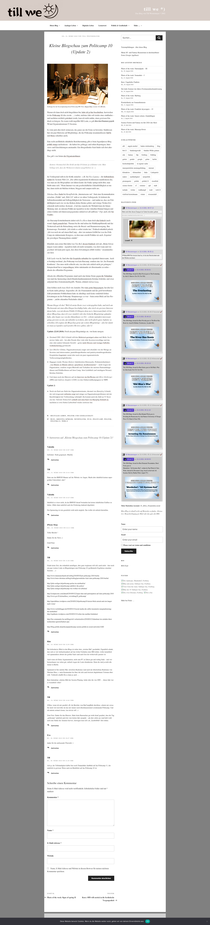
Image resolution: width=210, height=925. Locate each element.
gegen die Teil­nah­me (104, 276)
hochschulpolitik (128, 163)
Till (48, 469)
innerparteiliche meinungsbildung (133, 168)
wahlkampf (142, 190)
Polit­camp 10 (57, 115)
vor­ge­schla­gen (68, 267)
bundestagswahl (135, 150)
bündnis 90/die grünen (151, 150)
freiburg (144, 155)
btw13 (124, 150)
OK (147, 921)
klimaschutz (137, 172)
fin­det (61, 194)
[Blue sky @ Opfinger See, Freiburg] (134, 589)
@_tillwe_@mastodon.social (150, 506)
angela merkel (132, 146)
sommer (142, 185)
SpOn (109, 132)
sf (136, 185)
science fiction (127, 185)
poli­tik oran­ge (52, 144)
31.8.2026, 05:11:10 (144, 410)
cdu (123, 155)
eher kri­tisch (101, 220)
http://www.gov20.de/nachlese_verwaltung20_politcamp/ (66, 596)
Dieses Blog (54, 25)
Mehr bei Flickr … (127, 600)
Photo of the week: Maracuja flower (133, 129)
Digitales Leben (88, 25)
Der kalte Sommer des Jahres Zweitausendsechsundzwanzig (141, 89)
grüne (147, 159)
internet (151, 168)
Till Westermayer (91, 36)
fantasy (130, 155)
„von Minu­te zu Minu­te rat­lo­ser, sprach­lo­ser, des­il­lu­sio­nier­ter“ (73, 364)
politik (108, 419)
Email (123, 534)
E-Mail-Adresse (54, 843)
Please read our (137, 545)
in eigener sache (142, 163)
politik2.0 (56, 421)
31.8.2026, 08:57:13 (147, 208)
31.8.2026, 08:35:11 (146, 252)
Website (50, 855)
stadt (155, 185)
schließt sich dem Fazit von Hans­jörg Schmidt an (90, 399)
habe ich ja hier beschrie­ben (92, 112)
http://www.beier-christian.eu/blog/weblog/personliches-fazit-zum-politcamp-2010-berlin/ (78, 578)
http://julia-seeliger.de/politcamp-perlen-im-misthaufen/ (66, 583)
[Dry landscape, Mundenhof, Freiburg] (135, 580)
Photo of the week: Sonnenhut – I (132, 75)
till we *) (154, 8)
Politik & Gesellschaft (119, 25)
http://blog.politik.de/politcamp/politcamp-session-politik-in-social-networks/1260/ (75, 627)
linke (146, 172)
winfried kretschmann (129, 194)
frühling (153, 155)
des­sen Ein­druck (89, 243)
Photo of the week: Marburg (131, 95)
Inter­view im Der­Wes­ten (86, 377)
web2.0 (65, 421)
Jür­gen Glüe (88, 106)
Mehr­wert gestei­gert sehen (89, 337)
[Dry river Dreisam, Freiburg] (132, 592)
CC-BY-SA (101, 106)
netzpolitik (80, 419)
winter (143, 194)
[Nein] (207, 921)
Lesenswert (102, 25)
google (140, 159)
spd (149, 185)
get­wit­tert (68, 118)
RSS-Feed (124, 566)
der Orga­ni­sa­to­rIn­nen (72, 156)
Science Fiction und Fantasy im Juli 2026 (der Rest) (139, 122)
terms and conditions (143, 545)
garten (124, 159)
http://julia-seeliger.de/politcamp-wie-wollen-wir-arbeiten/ (67, 588)
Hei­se (53, 135)
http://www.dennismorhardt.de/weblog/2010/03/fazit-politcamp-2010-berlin (73, 575)
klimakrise (126, 172)
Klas (49, 641)
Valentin (50, 446)
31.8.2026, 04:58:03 (144, 459)
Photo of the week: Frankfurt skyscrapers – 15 (137, 109)
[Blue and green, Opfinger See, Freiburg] (135, 583)
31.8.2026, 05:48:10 (144, 317)
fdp (137, 155)
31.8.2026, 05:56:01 (144, 270)
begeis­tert (62, 355)
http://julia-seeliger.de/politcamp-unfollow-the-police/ (65, 586)
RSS (158, 514)
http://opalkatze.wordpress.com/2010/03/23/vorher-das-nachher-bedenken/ (72, 614)
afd (123, 146)
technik (124, 190)
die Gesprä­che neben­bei (79, 258)
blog (53, 419)
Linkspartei (154, 172)
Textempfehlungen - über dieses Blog (134, 47)
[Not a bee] (148, 592)
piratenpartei (126, 181)
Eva (48, 735)
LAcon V (130, 270)
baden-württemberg (147, 146)
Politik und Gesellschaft (80, 416)
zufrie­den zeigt (69, 394)
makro (124, 177)
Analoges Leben (70, 25)
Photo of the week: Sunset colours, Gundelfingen (138, 116)
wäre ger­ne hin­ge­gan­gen (93, 287)
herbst (155, 159)
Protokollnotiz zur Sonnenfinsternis (133, 102)
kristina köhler (65, 419)
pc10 (89, 419)
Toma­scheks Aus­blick (85, 765)
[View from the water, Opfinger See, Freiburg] (137, 586)
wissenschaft (152, 194)
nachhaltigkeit (135, 177)
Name (50, 830)
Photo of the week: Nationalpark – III (134, 68)
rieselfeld (155, 181)
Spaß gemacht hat (60, 223)
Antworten (55, 460)
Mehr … (137, 25)
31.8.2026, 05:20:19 (144, 363)
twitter (133, 190)
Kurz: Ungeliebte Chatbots (130, 82)
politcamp (98, 419)
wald (150, 190)
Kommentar (53, 797)
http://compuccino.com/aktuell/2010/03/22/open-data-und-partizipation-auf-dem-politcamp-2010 (80, 593)
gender (132, 159)
